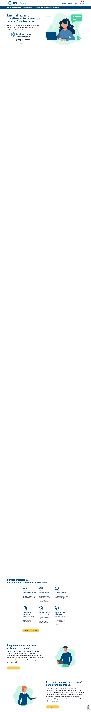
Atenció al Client (60, 592)
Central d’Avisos (44, 612)
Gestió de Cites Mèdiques (60, 613)
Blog (76, 3)
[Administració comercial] (25, 608)
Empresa (64, 3)
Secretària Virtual (29, 592)
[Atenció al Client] (57, 588)
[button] (20, 43)
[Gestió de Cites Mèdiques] (57, 608)
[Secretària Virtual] (25, 588)
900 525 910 (24, 3)
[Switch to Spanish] (81, 1)
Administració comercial (28, 613)
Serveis (70, 3)
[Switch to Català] (83, 1)
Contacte (82, 3)
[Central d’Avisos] (41, 608)
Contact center (44, 592)
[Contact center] (41, 588)
